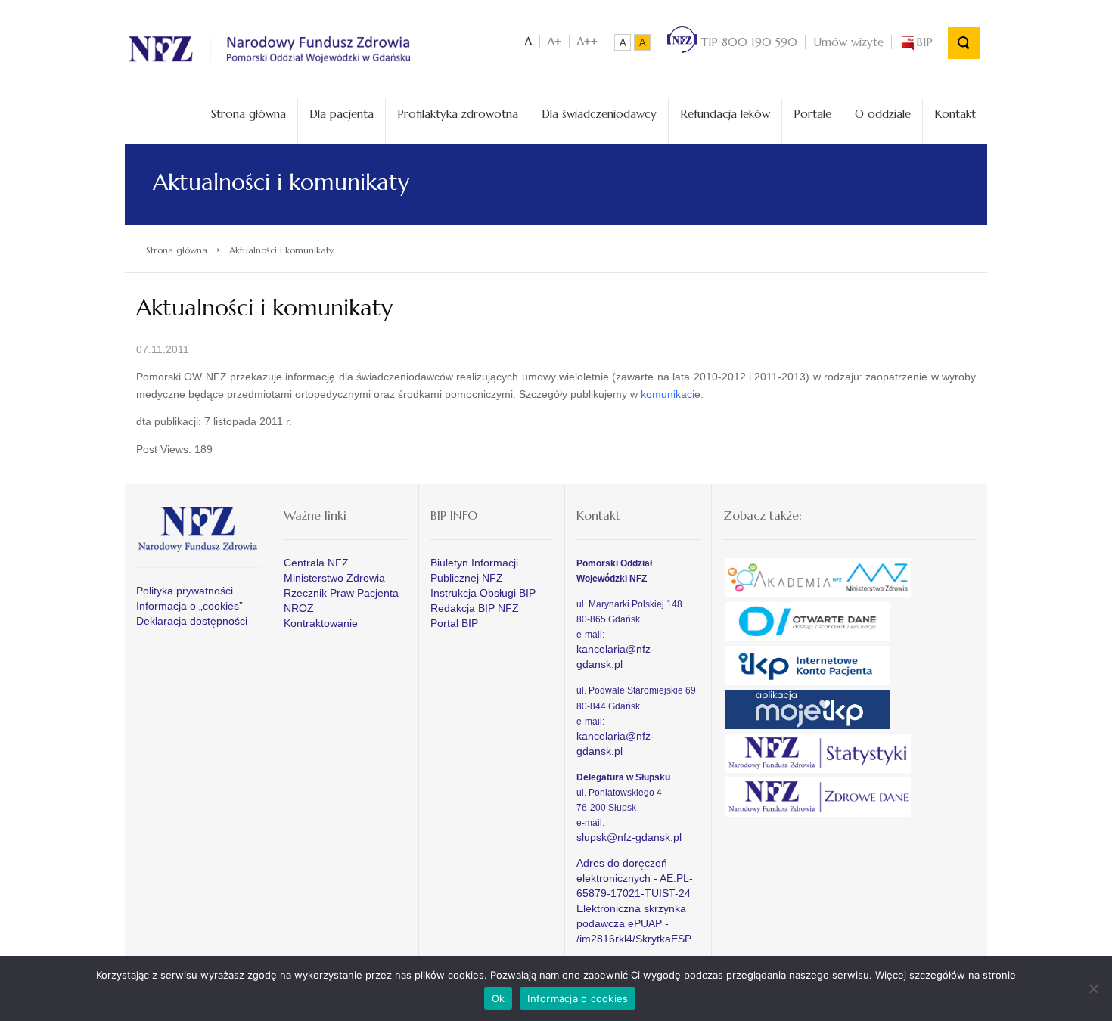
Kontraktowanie (321, 623)
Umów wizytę (848, 42)
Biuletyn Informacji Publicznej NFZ (474, 570)
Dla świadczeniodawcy (599, 114)
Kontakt (955, 114)
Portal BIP (454, 623)
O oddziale (883, 114)
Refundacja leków (725, 114)
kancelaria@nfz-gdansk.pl (615, 656)
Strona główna (248, 114)
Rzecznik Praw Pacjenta (341, 593)
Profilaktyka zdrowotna (457, 114)
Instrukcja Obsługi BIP (483, 593)
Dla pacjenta (341, 114)
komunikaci (667, 394)
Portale (812, 114)
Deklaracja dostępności (191, 621)
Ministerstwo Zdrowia (334, 578)
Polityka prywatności (184, 591)
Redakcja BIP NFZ (474, 608)
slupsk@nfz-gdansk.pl (629, 837)
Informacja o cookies (577, 998)
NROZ (299, 608)
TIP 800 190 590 (747, 42)
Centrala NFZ (316, 563)
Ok (498, 998)
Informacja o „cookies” (189, 606)
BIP (924, 42)
